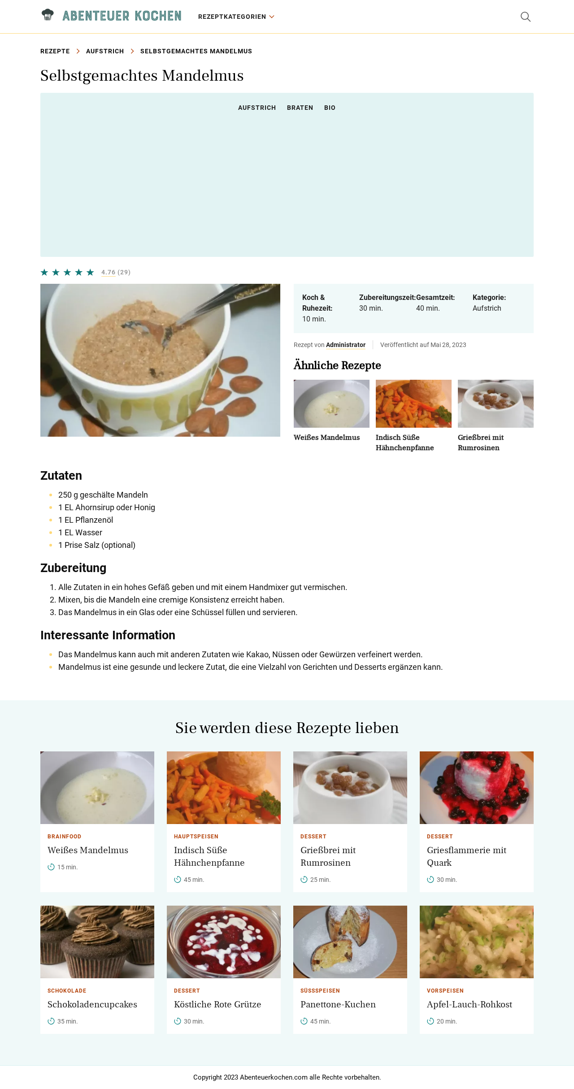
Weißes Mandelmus (327, 437)
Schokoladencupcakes (92, 1004)
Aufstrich (105, 51)
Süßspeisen (320, 991)
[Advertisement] (287, 184)
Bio (330, 107)
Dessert (313, 836)
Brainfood (65, 836)
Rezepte (55, 51)
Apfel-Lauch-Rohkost (469, 1004)
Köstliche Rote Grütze (217, 1004)
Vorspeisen (445, 991)
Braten (300, 107)
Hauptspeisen (196, 836)
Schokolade (67, 991)
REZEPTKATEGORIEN (232, 16)
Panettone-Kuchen (338, 1004)
